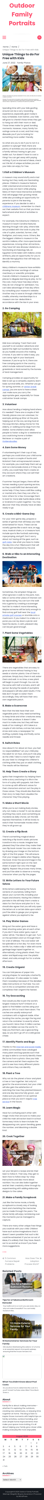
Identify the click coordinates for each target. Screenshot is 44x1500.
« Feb (4, 1466)
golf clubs (7, 542)
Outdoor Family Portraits (22, 14)
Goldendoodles (9, 441)
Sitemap (6, 1494)
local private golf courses (18, 614)
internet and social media (28, 1046)
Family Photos (23, 62)
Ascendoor (28, 1494)
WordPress (23, 1496)
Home (4, 1252)
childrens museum (11, 206)
